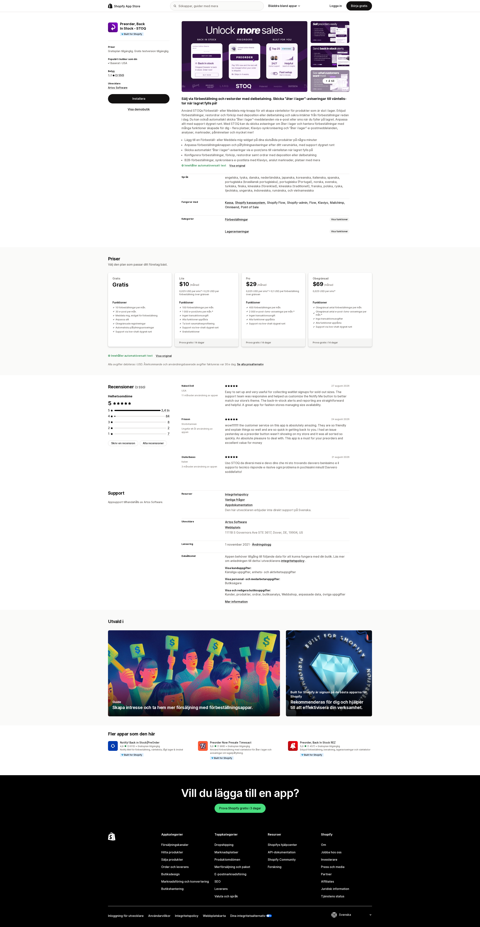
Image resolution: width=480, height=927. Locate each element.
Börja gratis (359, 6)
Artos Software (118, 87)
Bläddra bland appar (282, 6)
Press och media (332, 867)
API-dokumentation (282, 852)
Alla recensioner (153, 443)
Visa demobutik (139, 109)
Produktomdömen (227, 859)
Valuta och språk (226, 896)
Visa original (237, 165)
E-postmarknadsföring (230, 874)
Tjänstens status (332, 896)
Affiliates (327, 881)
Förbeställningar (236, 219)
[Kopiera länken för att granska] (195, 385)
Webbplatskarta (214, 916)
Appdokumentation (239, 505)
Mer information (236, 602)
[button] (150, 749)
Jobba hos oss (331, 852)
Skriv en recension (123, 443)
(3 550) (119, 75)
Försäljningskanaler (174, 845)
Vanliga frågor (235, 500)
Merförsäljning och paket (232, 867)
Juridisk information (335, 889)
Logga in (336, 6)
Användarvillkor (159, 916)
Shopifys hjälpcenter (282, 845)
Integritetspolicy (236, 494)
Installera (138, 98)
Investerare (329, 859)
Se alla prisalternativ (250, 364)
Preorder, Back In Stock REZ (318, 742)
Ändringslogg (261, 544)
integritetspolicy (292, 561)
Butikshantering (172, 889)
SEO (217, 881)
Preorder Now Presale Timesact (230, 742)
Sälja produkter (172, 859)
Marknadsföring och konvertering (185, 881)
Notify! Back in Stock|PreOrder (139, 742)
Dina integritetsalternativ (248, 916)
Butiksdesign (170, 874)
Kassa (229, 202)
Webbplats (232, 527)
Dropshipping (223, 845)
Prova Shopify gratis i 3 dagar (240, 808)
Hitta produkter (172, 852)
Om (323, 845)
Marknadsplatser (226, 852)
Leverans (221, 889)
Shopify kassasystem (250, 202)
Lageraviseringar (237, 231)
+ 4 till (330, 80)
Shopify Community (282, 859)
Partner (326, 874)
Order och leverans (175, 867)
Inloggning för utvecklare (126, 916)
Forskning (274, 867)
